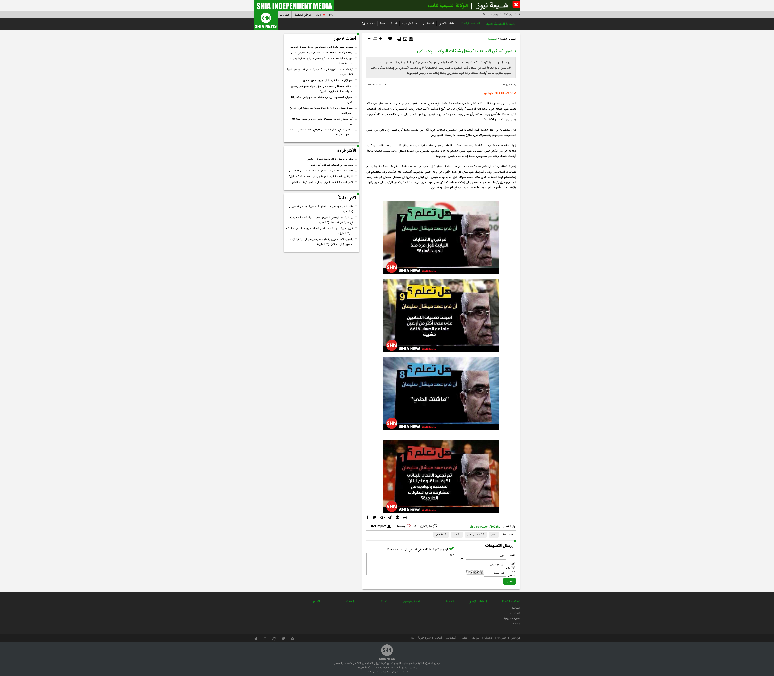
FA (331, 15)
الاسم (512, 555)
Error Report (377, 526)
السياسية (492, 39)
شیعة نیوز (441, 534)
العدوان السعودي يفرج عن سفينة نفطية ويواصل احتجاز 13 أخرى (322, 99)
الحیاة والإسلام (410, 23)
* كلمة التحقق (511, 574)
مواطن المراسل (302, 14)
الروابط (476, 637)
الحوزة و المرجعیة (512, 619)
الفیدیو (371, 23)
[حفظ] (411, 38)
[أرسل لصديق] (405, 38)
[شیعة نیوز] (387, 5)
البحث (438, 637)
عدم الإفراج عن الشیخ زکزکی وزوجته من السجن (328, 80)
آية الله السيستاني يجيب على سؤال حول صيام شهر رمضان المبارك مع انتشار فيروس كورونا (322, 89)
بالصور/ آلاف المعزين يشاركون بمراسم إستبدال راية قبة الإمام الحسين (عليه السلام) (321, 242)
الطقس (464, 637)
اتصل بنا (284, 14)
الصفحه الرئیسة (470, 23)
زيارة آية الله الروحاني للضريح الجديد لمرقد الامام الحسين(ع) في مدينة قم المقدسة (321, 220)
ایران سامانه (372, 672)
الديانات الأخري (448, 23)
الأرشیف (488, 637)
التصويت (451, 637)
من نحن (515, 637)
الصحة (383, 23)
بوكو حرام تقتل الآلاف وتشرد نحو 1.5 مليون (330, 159)
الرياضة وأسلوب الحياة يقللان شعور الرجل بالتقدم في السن (322, 53)
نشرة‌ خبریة (424, 637)
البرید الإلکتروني (510, 565)
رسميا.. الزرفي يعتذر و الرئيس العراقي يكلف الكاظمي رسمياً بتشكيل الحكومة (321, 132)
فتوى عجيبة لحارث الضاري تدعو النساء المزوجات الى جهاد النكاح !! (319, 231)
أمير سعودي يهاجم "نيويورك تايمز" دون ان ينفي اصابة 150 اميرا (321, 121)
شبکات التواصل (475, 534)
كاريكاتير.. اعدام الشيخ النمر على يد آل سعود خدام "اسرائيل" (321, 176)
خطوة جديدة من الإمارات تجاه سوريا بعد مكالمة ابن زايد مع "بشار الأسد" (321, 110)
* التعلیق (462, 557)
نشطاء (457, 534)
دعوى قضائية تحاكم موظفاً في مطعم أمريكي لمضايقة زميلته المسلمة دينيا (321, 61)
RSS (411, 637)
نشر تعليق (426, 526)
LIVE (318, 15)
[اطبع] (399, 38)
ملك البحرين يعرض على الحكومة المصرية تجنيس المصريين (321, 171)
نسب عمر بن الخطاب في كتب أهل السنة (331, 165)
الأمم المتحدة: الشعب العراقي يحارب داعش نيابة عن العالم (322, 182)
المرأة (394, 23)
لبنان (493, 534)
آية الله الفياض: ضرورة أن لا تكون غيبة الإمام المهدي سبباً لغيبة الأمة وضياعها (320, 72)
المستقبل (429, 23)
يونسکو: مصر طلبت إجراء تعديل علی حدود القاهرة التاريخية (321, 47)
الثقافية (516, 624)
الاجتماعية (515, 613)
